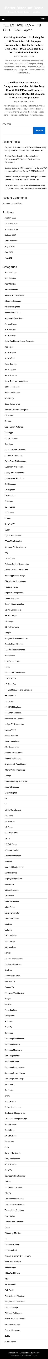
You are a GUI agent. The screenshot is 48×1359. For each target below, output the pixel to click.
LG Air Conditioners (13, 809)
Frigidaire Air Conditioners (15, 581)
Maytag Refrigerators (13, 878)
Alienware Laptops (12, 306)
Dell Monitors (10, 495)
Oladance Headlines (13, 964)
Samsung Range (12, 1061)
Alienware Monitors (13, 312)
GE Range (9, 621)
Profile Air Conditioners (14, 992)
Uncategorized (11, 1250)
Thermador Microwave (14, 1198)
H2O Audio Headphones (15, 649)
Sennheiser (9, 1090)
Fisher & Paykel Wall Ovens (16, 569)
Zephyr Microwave (12, 1330)
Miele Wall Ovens (12, 918)
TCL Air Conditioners (13, 1187)
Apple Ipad (9, 346)
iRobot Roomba (11, 735)
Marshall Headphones (14, 867)
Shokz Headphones (13, 1107)
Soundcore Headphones (15, 1175)
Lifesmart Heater (12, 850)
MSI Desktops (11, 935)
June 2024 (9, 257)
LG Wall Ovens (11, 844)
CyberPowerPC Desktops (15, 461)
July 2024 (9, 252)
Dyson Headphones (13, 535)
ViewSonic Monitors (13, 1261)
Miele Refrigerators (12, 912)
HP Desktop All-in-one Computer (18, 689)
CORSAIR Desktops (13, 455)
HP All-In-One (10, 684)
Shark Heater (10, 1101)
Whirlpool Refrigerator (14, 1313)
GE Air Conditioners (13, 609)
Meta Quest (9, 884)
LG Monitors (10, 821)
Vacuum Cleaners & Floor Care (18, 1255)
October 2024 (10, 234)
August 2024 (10, 246)
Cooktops (9, 444)
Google (8, 632)
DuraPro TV (10, 524)
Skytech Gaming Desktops (16, 1118)
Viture (7, 1278)
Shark (7, 1095)
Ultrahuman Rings (12, 1244)
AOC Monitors (11, 329)
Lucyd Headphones (13, 855)
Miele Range (10, 907)
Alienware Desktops (13, 301)
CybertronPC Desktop (14, 466)
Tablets (8, 1181)
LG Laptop (9, 815)
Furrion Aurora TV (12, 598)
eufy (6, 552)
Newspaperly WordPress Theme (24, 1355)
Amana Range (11, 323)
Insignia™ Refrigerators (14, 724)
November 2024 (11, 229)
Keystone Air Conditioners (15, 764)
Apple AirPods (11, 335)
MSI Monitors (10, 947)
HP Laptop (9, 701)
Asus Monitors (11, 375)
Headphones (10, 655)
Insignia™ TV (10, 729)
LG (6, 798)
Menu (43, 18)
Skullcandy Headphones (15, 1113)
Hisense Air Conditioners (15, 672)
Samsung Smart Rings (14, 1078)
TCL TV (8, 1193)
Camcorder (9, 415)
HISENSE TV (10, 678)
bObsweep (9, 398)
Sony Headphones (12, 1158)
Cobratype (9, 432)
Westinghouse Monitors (14, 1295)
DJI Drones (9, 512)
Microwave (9, 895)
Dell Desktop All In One (14, 478)
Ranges (8, 998)
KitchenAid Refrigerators (15, 769)
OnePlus (8, 970)
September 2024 (11, 240)
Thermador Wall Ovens (14, 1204)
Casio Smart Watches (14, 426)
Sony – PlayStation (12, 1152)
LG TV (7, 838)
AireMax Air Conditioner (14, 295)
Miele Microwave (12, 901)
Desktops (9, 501)
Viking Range (10, 1267)
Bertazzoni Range (12, 392)
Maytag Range (11, 872)
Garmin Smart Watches (14, 604)
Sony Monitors (11, 1164)
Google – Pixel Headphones (16, 638)
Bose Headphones (12, 403)
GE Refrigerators (12, 627)
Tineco (7, 1227)
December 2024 (11, 223)
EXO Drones (10, 558)
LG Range (9, 827)
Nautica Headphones (13, 958)
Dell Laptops (10, 489)
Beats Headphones (13, 386)
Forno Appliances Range (15, 575)
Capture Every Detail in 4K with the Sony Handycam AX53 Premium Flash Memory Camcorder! (22, 159)
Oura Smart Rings (12, 975)
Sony (7, 1147)
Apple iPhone (10, 352)
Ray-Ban (8, 1004)
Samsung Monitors (12, 1055)
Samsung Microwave (13, 1050)
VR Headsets (10, 1284)
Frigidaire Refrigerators (14, 592)
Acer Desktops (11, 272)
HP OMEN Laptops (13, 707)
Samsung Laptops (12, 1044)
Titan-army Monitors (13, 1233)
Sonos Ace (9, 1141)
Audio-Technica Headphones (17, 381)
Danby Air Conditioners (14, 472)
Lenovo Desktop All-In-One (16, 781)
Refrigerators (10, 1015)
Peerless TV (10, 981)
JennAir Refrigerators (13, 752)
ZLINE (7, 1335)
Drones (8, 518)
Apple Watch (10, 358)
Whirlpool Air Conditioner (15, 1301)
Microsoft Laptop (12, 889)
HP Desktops (10, 695)
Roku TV (8, 1027)
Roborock (9, 1021)
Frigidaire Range (11, 586)
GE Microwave (11, 615)
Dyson (7, 529)
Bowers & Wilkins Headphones (17, 409)
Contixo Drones (11, 438)
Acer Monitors (10, 283)
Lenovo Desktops (12, 787)
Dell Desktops (10, 484)
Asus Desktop (11, 364)
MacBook (9, 861)
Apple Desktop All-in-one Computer (19, 341)
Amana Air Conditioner (14, 318)
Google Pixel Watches (14, 644)
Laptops (8, 775)
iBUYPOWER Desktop (14, 718)
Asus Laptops (10, 369)
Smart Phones (11, 1124)
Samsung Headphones (14, 1038)
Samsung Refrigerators (14, 1067)
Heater (7, 667)
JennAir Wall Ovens (13, 758)
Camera (8, 421)
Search (7, 124)
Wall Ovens (9, 1290)
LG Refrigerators (11, 832)
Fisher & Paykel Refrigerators (17, 564)
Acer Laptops (10, 278)
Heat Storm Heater (12, 661)
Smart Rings (10, 1130)
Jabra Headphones (12, 741)
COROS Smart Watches (15, 449)
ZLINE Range (10, 1341)
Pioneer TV (9, 987)
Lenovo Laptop (11, 792)
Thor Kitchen (10, 1215)
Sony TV (8, 1170)
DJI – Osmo (10, 506)
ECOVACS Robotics (13, 541)
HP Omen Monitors (13, 712)
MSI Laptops (10, 941)
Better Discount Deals (24, 7)
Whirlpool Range (11, 1307)
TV (6, 1238)
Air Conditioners (11, 289)
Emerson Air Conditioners (15, 546)
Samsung (9, 1033)
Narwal (7, 952)
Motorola (8, 930)
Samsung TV (10, 1084)
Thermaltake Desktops (14, 1210)
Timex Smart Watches (14, 1221)
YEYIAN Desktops (12, 1324)
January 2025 (10, 217)
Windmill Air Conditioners (15, 1318)
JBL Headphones (12, 747)
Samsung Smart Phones (15, 1072)
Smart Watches (11, 1135)
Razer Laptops (11, 1010)
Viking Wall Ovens (12, 1273)
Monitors (8, 924)
